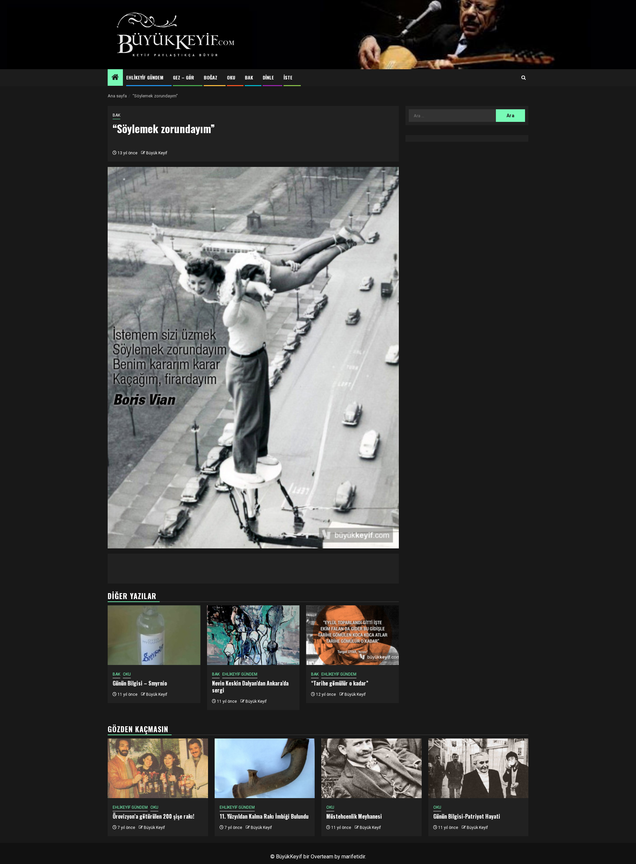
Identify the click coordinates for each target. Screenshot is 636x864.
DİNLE (268, 77)
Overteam (322, 856)
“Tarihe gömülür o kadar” (339, 683)
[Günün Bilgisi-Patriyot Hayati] (478, 768)
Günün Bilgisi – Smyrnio (140, 683)
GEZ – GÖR (183, 77)
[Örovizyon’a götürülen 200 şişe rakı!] (158, 768)
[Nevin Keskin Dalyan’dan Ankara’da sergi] (253, 635)
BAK (249, 77)
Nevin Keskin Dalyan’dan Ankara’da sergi (250, 686)
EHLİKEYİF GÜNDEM (144, 77)
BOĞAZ (210, 77)
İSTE (288, 77)
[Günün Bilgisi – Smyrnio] (154, 635)
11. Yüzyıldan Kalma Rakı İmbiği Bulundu (264, 816)
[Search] (523, 78)
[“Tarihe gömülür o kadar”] (352, 635)
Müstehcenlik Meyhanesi (354, 816)
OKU (231, 77)
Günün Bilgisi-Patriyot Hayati (466, 816)
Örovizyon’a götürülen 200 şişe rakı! (153, 816)
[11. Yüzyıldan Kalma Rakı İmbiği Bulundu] (265, 768)
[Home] (115, 77)
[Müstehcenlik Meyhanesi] (371, 768)
